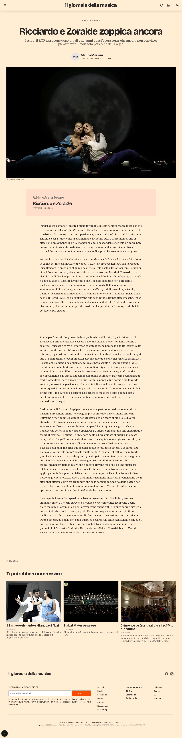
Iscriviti (82, 693)
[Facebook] (166, 673)
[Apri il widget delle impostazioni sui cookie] (4, 733)
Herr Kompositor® (134, 687)
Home (85, 20)
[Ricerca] (161, 5)
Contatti (158, 691)
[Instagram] (171, 673)
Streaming (102, 710)
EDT (155, 695)
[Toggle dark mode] (177, 5)
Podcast (101, 702)
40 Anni (129, 691)
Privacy (157, 698)
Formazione (103, 695)
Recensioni (95, 20)
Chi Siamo (158, 687)
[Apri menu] (4, 5)
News (100, 698)
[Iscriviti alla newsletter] (168, 5)
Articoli (100, 687)
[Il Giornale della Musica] (91, 5)
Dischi (100, 691)
